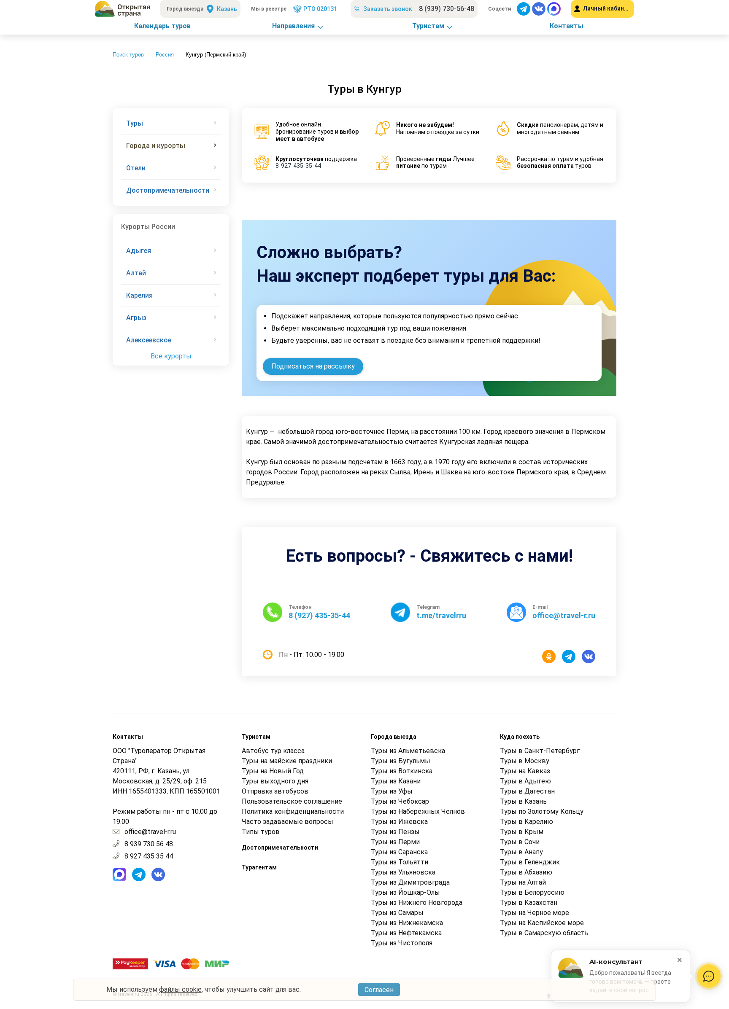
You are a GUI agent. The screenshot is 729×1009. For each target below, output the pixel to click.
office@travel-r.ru (150, 832)
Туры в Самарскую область (544, 933)
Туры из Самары (397, 913)
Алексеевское (148, 340)
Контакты (566, 26)
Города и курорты (155, 146)
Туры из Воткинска (401, 771)
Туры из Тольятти (399, 862)
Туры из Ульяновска (403, 872)
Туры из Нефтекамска (406, 933)
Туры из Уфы (392, 791)
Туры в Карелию (526, 822)
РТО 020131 (320, 8)
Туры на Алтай (523, 882)
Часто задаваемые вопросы (287, 822)
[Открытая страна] (122, 9)
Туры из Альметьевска (408, 751)
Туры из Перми (395, 842)
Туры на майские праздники (287, 761)
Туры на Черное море (534, 913)
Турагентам (259, 867)
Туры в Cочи (520, 842)
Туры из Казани (396, 781)
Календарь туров (162, 26)
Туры (134, 123)
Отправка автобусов (275, 791)
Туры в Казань (523, 801)
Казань (227, 8)
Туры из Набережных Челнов (418, 811)
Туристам (428, 26)
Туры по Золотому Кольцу (541, 811)
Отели (136, 168)
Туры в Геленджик (530, 862)
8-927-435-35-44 (298, 165)
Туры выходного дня (275, 781)
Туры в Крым (521, 832)
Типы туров (261, 832)
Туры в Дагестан (527, 791)
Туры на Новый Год (273, 771)
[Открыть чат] (709, 976)
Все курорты (171, 356)
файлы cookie (180, 989)
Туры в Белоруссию (532, 892)
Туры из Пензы (395, 832)
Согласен (379, 990)
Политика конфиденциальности (293, 811)
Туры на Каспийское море (542, 923)
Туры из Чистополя (401, 943)
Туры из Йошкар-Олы (405, 892)
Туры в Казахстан (528, 903)
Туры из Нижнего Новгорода (416, 903)
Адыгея (138, 251)
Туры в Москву (524, 761)
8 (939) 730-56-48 (446, 9)
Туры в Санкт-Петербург (540, 751)
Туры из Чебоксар (400, 801)
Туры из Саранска (399, 852)
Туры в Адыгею (525, 781)
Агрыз (136, 318)
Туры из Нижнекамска (407, 923)
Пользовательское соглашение (292, 801)
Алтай (136, 273)
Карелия (139, 295)
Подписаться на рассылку (313, 366)
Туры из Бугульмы (400, 761)
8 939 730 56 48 (148, 844)
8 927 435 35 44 (148, 856)
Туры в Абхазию (526, 872)
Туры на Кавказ (525, 771)
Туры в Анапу (521, 852)
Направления (293, 26)
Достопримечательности (167, 190)
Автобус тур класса (273, 751)
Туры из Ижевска (399, 822)
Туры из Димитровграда (410, 882)
